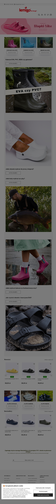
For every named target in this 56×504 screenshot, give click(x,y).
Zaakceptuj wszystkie (43, 495)
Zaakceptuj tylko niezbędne (43, 488)
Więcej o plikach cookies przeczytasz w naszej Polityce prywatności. (14, 496)
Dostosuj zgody (43, 491)
